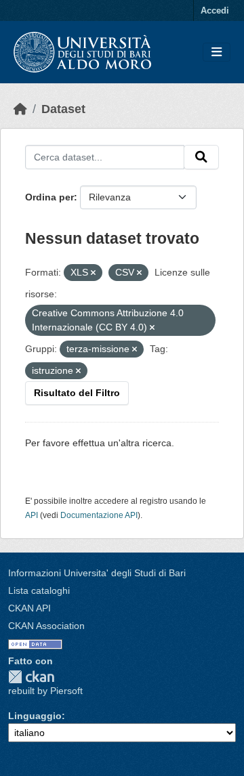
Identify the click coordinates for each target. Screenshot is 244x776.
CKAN (31, 677)
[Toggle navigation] (216, 52)
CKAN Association (46, 625)
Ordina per (49, 197)
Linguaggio (35, 715)
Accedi (215, 10)
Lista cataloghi (39, 590)
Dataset (63, 109)
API (31, 515)
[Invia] (201, 157)
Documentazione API (99, 515)
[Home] (20, 109)
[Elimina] (93, 273)
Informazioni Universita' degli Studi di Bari (97, 572)
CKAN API (29, 608)
